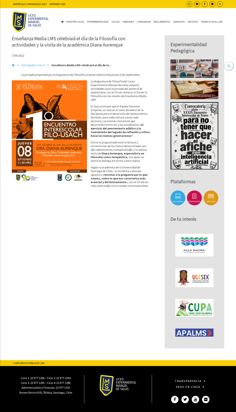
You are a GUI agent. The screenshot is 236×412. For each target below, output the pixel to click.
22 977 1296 (37, 378)
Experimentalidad (98, 21)
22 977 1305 (37, 383)
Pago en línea (188, 387)
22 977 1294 (63, 378)
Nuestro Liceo (75, 21)
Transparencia (188, 381)
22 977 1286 (63, 383)
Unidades (128, 21)
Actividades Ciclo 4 (33, 65)
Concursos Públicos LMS (29, 363)
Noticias (193, 21)
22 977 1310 (63, 387)
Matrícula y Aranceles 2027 (30, 4)
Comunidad (144, 21)
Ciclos (116, 21)
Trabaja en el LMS (212, 21)
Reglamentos (162, 21)
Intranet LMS (57, 4)
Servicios (179, 21)
